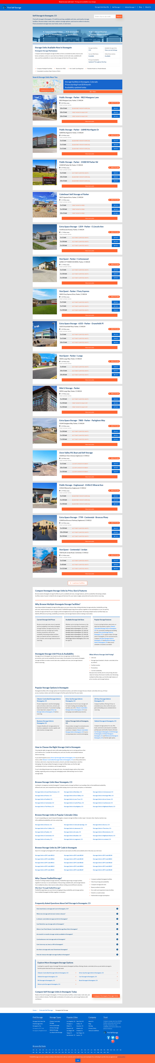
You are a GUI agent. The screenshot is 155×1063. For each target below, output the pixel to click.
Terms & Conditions (93, 1030)
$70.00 (116, 439)
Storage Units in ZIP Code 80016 (44, 859)
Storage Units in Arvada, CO (72, 832)
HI (68, 1050)
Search (119, 16)
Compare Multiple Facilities (54, 32)
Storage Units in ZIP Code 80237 (102, 866)
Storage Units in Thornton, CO (102, 828)
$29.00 (116, 237)
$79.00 (116, 407)
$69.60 (116, 209)
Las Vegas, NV (70, 1030)
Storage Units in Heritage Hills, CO (103, 795)
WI (101, 1052)
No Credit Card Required (99, 32)
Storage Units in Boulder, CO (72, 835)
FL (62, 1050)
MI (104, 1050)
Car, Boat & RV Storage (56, 1032)
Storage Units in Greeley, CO (43, 839)
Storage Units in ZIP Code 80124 (73, 855)
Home (35, 1010)
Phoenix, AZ (70, 1028)
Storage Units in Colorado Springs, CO (75, 824)
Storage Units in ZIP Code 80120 (102, 870)
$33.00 (116, 467)
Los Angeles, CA (71, 1021)
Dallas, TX (79, 1023)
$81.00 (116, 374)
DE (59, 1050)
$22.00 (116, 334)
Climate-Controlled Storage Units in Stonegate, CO (105, 628)
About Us (148, 7)
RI (72, 1052)
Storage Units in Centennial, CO (44, 803)
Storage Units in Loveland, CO (102, 839)
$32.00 (116, 148)
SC (75, 1052)
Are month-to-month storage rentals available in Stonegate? (55, 934)
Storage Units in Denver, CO (43, 824)
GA (66, 1050)
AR (40, 1050)
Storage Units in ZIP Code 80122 (102, 862)
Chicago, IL (70, 1023)
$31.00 (116, 560)
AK (33, 1050)
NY (53, 1052)
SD (78, 1052)
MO (111, 1050)
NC (120, 1050)
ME (101, 1050)
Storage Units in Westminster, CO (103, 832)
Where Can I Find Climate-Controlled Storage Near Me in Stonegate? (57, 929)
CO (50, 1050)
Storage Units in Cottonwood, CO (103, 792)
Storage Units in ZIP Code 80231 (44, 870)
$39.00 (116, 278)
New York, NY (80, 1021)
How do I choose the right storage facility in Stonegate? (53, 954)
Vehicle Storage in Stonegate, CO (105, 721)
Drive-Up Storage (54, 1025)
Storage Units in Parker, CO (43, 795)
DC (56, 1050)
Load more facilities (78, 583)
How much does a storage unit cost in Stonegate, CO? (53, 908)
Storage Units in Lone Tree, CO (73, 799)
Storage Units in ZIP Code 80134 (102, 855)
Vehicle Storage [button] (129, 7)
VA (91, 1052)
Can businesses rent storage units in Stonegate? (51, 939)
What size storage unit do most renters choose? (51, 914)
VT (95, 1052)
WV (105, 1052)
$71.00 (116, 500)
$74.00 (116, 532)
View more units (89, 121)
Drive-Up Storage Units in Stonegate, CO (63, 757)
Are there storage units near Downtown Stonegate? (52, 949)
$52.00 (116, 241)
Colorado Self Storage (46, 1010)
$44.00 (116, 528)
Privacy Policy (92, 1028)
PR (69, 1052)
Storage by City (37, 1026)
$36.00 (116, 471)
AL (36, 1050)
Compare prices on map (46, 90)
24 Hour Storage (54, 1028)
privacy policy (121, 1057)
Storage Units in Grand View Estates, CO (47, 792)
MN (108, 1050)
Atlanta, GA (79, 1028)
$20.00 (116, 302)
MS (114, 1050)
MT (117, 1050)
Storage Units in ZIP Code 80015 (102, 859)
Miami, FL (69, 1026)
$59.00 (116, 116)
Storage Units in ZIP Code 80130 (73, 859)
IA (72, 1050)
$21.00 (116, 306)
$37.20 (116, 205)
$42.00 (116, 342)
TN (82, 1052)
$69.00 (116, 245)
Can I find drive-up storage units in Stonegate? (50, 924)
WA (98, 1052)
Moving (90, 1026)
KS (85, 1050)
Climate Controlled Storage (55, 1022)
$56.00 (116, 112)
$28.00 (116, 173)
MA (95, 1050)
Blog (140, 7)
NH (40, 1052)
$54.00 (116, 431)
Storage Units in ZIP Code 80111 (44, 862)
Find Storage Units (38, 1023)
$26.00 (116, 140)
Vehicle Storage (54, 1030)
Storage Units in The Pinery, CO (44, 806)
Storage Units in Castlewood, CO (103, 803)
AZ (43, 1050)
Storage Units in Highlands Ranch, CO (104, 806)
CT (53, 1050)
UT (88, 1052)
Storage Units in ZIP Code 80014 (73, 866)
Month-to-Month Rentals (53, 35)
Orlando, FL (79, 1030)
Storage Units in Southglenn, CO (73, 806)
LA (91, 1050)
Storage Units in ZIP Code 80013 (44, 866)
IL (78, 1050)
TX (85, 1052)
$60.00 (116, 181)
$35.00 (116, 274)
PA (65, 1052)
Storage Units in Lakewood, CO (73, 828)
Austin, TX (79, 1035)
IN (81, 1050)
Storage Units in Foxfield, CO (43, 799)
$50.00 (116, 108)
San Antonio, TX (71, 1035)
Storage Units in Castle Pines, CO (74, 803)
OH (56, 1052)
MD (98, 1050)
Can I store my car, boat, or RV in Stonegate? (50, 944)
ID (75, 1050)
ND (33, 1052)
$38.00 (116, 367)
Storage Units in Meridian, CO (73, 792)
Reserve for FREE (73, 32)
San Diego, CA (80, 1033)
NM (46, 1052)
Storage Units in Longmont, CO (73, 839)
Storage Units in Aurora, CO (101, 824)
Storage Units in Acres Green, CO (103, 799)
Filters (94, 91)
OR (62, 1052)
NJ (43, 1052)
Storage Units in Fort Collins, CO (44, 828)
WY (108, 1052)
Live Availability (73, 35)
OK (59, 1052)
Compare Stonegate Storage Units (105, 996)
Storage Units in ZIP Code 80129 (73, 870)
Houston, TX (79, 1026)
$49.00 (116, 370)
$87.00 (116, 536)
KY (88, 1050)
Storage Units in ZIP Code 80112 (44, 855)
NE (36, 1052)
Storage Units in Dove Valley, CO (73, 795)
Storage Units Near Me (102, 7)
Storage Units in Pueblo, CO (43, 832)
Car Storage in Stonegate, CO (102, 732)
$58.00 (116, 177)
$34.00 (116, 310)
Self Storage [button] (116, 7)
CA (46, 1050)
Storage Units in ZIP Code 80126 (73, 862)
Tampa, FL (69, 1033)
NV (49, 1052)
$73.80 (116, 213)
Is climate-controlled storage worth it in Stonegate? (52, 919)
